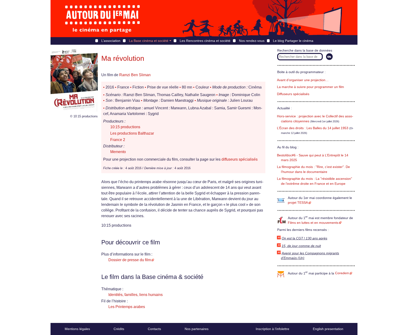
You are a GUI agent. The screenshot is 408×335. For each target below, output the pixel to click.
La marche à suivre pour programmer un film (310, 87)
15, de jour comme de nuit (301, 246)
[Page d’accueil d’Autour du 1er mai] (102, 18)
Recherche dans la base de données (304, 50)
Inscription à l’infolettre (272, 329)
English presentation (328, 329)
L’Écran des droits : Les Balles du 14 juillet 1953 (312, 128)
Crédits (119, 329)
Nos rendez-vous (251, 41)
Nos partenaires (196, 329)
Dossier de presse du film (129, 260)
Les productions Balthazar (132, 133)
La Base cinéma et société (148, 41)
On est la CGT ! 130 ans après (304, 238)
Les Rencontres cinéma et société (205, 41)
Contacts (154, 329)
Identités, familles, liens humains (135, 295)
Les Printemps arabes (126, 307)
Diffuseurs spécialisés (293, 94)
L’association (110, 41)
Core (342, 273)
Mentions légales (77, 329)
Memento (118, 152)
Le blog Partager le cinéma (293, 41)
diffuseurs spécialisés (239, 159)
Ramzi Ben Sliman (135, 75)
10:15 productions (125, 127)
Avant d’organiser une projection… (303, 80)
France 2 (117, 140)
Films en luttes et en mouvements (313, 223)
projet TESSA (298, 202)
